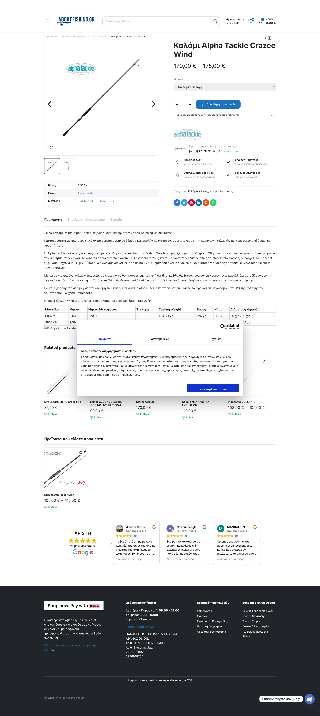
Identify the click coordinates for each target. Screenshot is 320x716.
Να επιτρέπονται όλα (213, 389)
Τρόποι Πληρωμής (253, 621)
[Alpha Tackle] (187, 135)
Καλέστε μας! (232, 151)
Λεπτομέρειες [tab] (160, 338)
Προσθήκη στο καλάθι (220, 104)
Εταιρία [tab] (116, 219)
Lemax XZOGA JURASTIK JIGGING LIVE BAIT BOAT (106, 403)
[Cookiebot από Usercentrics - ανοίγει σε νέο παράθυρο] (223, 327)
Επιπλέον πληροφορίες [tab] (86, 219)
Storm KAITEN (145, 401)
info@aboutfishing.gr (140, 627)
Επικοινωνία (204, 610)
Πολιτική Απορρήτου (209, 626)
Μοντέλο (179, 79)
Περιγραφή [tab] (53, 219)
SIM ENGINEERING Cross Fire (62, 401)
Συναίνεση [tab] (104, 338)
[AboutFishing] (76, 21)
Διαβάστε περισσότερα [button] (120, 559)
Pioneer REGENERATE (242, 401)
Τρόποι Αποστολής (253, 616)
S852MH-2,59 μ (106, 200)
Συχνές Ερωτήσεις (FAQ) (257, 610)
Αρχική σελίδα (51, 36)
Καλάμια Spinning (97, 36)
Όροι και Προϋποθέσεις (211, 631)
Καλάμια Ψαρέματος (74, 36)
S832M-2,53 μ (87, 200)
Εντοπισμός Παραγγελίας (212, 621)
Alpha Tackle (85, 193)
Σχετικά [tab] (216, 338)
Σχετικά (202, 616)
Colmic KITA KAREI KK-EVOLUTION (196, 403)
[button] (51, 148)
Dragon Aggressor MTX (59, 494)
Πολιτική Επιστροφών (255, 626)
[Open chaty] (310, 699)
